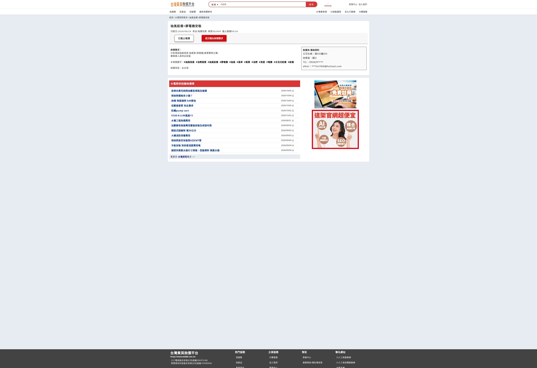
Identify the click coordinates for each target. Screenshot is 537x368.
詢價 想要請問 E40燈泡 (183, 100)
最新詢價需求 (205, 11)
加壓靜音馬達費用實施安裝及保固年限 (191, 125)
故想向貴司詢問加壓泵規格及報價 (189, 90)
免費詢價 (328, 6)
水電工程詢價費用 (180, 120)
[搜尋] (263, 4)
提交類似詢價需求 (214, 38)
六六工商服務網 (343, 357)
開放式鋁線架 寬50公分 (183, 130)
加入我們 (363, 4)
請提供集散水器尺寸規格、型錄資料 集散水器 (195, 150)
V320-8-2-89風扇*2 (182, 115)
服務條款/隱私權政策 (312, 362)
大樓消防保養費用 (180, 135)
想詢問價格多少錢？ (182, 95)
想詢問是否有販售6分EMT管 (186, 140)
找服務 (173, 11)
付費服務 (363, 11)
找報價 (192, 11)
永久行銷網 (350, 11)
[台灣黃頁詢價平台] (185, 4)
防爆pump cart (180, 110)
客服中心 (307, 357)
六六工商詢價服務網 (345, 362)
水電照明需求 (181, 17)
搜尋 (311, 4)
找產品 (183, 11)
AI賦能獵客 (336, 11)
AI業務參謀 (321, 11)
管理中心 (353, 4)
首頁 (171, 17)
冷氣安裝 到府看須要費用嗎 (186, 145)
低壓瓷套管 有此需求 (182, 105)
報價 (213, 4)
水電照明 (182, 156)
